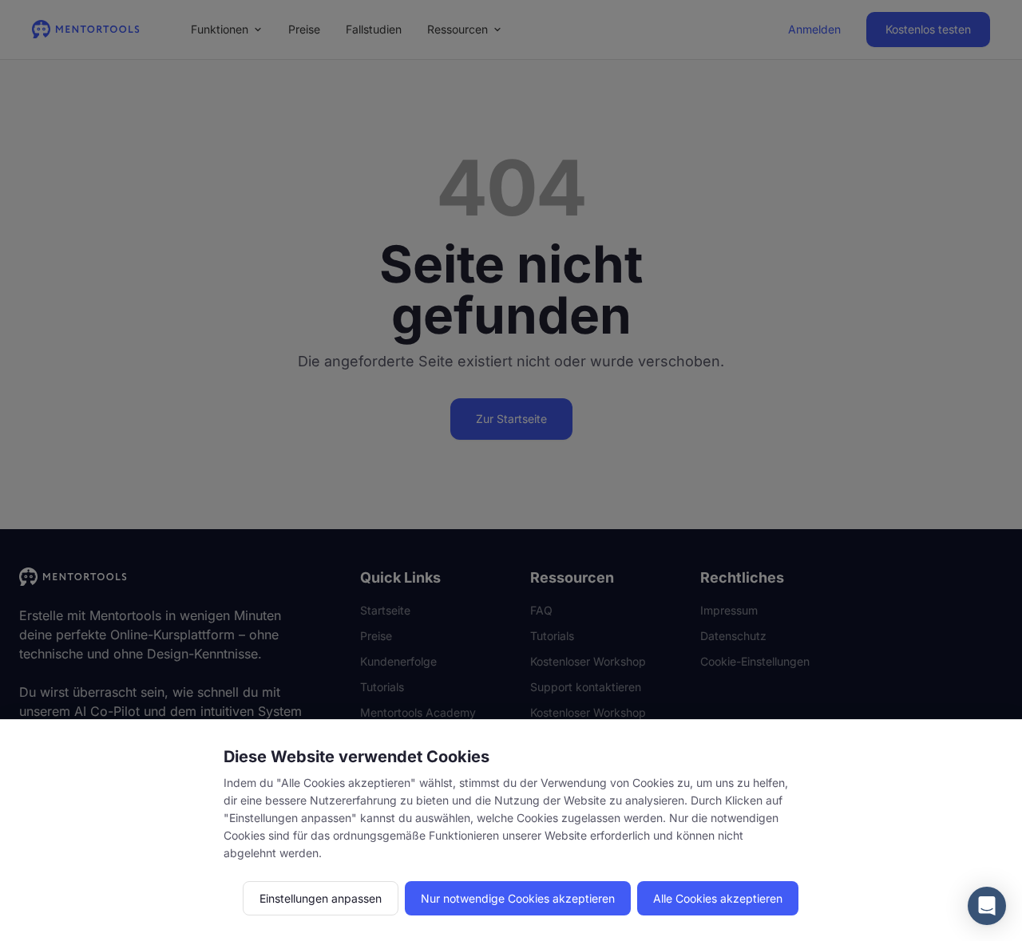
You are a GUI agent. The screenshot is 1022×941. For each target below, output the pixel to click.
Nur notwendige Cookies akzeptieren (518, 898)
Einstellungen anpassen (320, 898)
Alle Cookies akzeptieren (717, 898)
